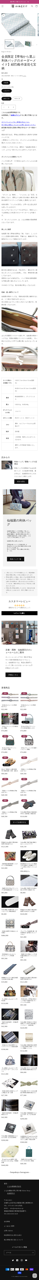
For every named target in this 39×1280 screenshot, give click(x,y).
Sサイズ (17, 98)
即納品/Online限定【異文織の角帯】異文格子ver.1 (28, 978)
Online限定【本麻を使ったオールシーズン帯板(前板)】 (10, 910)
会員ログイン (15, 115)
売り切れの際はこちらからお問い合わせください (19, 125)
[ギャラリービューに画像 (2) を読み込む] (19, 44)
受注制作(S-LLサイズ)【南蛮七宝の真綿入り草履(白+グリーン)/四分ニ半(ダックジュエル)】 (28, 866)
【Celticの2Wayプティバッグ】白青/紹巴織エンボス (27, 727)
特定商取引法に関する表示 (13, 1235)
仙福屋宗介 (11, 1193)
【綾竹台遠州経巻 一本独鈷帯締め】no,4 (10, 1113)
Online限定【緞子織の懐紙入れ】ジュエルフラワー (28, 843)
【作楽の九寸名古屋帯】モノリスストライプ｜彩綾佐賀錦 (10, 1045)
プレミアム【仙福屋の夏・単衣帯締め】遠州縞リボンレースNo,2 (28, 932)
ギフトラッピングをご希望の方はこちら (16, 122)
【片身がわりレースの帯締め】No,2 (9, 705)
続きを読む (21, 481)
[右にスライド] (37, 45)
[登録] (32, 1252)
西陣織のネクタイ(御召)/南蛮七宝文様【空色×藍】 (10, 978)
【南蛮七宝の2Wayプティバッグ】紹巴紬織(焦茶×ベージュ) (10, 889)
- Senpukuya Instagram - (19, 1172)
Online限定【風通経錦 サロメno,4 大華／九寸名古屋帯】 (10, 1136)
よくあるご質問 (9, 1226)
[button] (2, 6)
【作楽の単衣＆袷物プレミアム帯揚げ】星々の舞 (10, 1091)
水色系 (6, 83)
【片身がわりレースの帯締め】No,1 (28, 705)
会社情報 (7, 1221)
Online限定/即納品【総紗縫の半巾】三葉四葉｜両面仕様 (28, 812)
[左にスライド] (2, 45)
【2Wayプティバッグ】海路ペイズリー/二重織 (28, 748)
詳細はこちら (13, 675)
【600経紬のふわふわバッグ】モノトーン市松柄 (9, 955)
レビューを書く (19, 613)
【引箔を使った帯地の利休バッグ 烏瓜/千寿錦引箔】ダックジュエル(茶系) (28, 1000)
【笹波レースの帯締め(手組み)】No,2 (28, 791)
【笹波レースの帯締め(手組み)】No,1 (9, 812)
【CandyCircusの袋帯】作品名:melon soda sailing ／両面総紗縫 (10, 1161)
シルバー (7, 91)
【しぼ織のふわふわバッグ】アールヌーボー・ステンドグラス (10, 1069)
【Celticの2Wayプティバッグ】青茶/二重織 (9, 748)
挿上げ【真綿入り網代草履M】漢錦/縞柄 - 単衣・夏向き (10, 770)
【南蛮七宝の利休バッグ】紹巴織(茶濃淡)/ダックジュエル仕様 (28, 955)
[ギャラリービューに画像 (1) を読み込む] (9, 44)
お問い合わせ (8, 1230)
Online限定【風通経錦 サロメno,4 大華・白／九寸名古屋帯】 (28, 1114)
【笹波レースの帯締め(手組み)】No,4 (28, 770)
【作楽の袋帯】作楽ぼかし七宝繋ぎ (10, 932)
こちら (24, 75)
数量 (3, 103)
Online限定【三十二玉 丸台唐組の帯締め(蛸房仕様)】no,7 (28, 1091)
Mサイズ (6, 98)
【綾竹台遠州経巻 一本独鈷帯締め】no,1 (10, 1022)
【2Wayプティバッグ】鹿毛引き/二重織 (10, 727)
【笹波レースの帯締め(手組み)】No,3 (9, 791)
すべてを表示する (19, 822)
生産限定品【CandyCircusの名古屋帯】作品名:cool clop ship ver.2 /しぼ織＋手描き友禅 (28, 1138)
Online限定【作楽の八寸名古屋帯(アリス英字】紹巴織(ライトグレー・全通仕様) (28, 1023)
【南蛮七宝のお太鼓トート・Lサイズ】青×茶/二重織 (28, 1160)
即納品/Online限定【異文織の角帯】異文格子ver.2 (10, 843)
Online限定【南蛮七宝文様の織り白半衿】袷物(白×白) (28, 889)
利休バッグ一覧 (15, 559)
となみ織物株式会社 (14, 1186)
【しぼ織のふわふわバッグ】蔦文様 (10, 999)
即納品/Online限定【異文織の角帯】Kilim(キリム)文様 (28, 910)
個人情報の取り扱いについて (13, 1240)
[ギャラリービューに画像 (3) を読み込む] (29, 44)
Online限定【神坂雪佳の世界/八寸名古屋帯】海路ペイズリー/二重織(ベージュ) (28, 1046)
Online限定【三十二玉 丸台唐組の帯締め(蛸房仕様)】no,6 (28, 1068)
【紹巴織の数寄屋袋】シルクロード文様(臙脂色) (10, 864)
